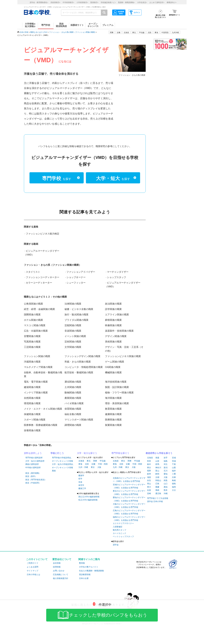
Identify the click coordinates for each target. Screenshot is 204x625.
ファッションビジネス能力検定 (42, 233)
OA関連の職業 (112, 367)
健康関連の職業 (113, 414)
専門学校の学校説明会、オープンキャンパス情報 (62, 459)
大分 (174, 490)
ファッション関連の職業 (37, 356)
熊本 (166, 490)
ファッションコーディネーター (42, 277)
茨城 (174, 461)
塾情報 (82, 563)
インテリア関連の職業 (36, 392)
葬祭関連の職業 (113, 320)
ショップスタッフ (116, 277)
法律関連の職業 (73, 303)
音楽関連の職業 (73, 330)
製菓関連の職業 (113, 425)
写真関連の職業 (32, 341)
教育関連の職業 (113, 408)
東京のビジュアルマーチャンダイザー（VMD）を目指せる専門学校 (129, 492)
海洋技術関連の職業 (116, 381)
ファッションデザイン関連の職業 (82, 356)
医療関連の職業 (113, 419)
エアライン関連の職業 (117, 314)
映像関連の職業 (113, 325)
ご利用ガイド (32, 563)
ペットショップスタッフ (123, 536)
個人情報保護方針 (60, 578)
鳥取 (166, 480)
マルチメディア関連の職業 (38, 367)
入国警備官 (117, 527)
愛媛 (157, 487)
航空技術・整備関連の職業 (79, 372)
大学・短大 (113, 178)
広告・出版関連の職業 (36, 330)
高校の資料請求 (32, 464)
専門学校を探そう (120, 453)
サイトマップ (32, 571)
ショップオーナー (76, 277)
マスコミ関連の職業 (34, 325)
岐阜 (149, 474)
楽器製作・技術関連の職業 (119, 330)
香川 (149, 487)
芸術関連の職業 (73, 341)
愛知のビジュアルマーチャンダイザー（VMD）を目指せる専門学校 (129, 499)
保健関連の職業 (32, 414)
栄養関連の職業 (32, 430)
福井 (174, 471)
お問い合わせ (58, 571)
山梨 (174, 467)
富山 (157, 471)
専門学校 (56, 178)
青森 (157, 458)
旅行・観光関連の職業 (76, 314)
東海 (80, 464)
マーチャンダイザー (117, 271)
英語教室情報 (85, 574)
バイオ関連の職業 (74, 403)
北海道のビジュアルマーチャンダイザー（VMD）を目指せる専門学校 (129, 479)
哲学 (80, 479)
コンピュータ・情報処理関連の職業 (84, 367)
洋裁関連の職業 (32, 361)
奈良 (149, 480)
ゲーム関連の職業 (114, 361)
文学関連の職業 (73, 347)
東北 (89, 461)
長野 (149, 471)
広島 (157, 484)
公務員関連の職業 (33, 303)
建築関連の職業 (32, 387)
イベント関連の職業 (75, 336)
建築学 (81, 475)
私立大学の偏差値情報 (88, 500)
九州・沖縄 (83, 467)
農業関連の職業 (73, 398)
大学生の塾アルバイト (88, 567)
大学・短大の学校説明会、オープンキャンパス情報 (63, 466)
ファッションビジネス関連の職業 (123, 356)
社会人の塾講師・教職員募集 (91, 571)
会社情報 (57, 563)
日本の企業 (84, 578)
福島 (166, 461)
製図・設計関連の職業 (117, 387)
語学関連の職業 (113, 309)
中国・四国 (103, 464)
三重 (174, 474)
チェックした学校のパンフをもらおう (108, 615)
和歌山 (158, 480)
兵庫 (174, 477)
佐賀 (149, 490)
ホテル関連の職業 (33, 320)
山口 (166, 484)
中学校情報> (68, 2)
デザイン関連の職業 (116, 336)
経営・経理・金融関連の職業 (39, 309)
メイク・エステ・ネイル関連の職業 (43, 408)
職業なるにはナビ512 (38, 32)
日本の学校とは (33, 574)
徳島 (174, 484)
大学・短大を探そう (87, 453)
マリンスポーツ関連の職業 (79, 419)
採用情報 (57, 567)
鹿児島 (158, 493)
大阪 (99, 467)
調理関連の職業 (73, 425)
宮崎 (149, 493)
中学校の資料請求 (33, 467)
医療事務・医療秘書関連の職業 (40, 425)
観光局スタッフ (119, 530)
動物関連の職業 (73, 392)
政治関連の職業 (113, 303)
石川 (166, 471)
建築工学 (82, 488)
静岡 (157, 474)
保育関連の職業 (73, 408)
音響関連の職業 (32, 336)
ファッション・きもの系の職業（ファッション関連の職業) (72, 32)
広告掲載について (60, 574)
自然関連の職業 (32, 398)
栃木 (149, 464)
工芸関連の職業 (32, 347)
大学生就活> (142, 2)
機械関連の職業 (113, 372)
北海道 (126, 32)
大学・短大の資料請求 (34, 461)
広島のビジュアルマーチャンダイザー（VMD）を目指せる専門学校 (129, 512)
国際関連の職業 (32, 314)
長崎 (157, 490)
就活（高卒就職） (33, 473)
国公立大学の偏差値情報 (88, 497)
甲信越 (103, 461)
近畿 (93, 464)
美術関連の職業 (113, 341)
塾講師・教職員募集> (126, 2)
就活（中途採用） (33, 483)
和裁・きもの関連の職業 (78, 361)
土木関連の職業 (73, 387)
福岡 (174, 487)
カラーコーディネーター (39, 282)
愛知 (166, 474)
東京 (93, 467)
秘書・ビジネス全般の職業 (79, 309)
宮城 (174, 458)
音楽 (80, 482)
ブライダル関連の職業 (76, 320)
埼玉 (166, 464)
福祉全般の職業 (73, 414)
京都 (157, 477)
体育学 (81, 485)
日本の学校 (24, 32)
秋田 (149, 461)
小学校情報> (82, 2)
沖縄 (166, 493)
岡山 (149, 484)
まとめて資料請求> (156, 2)
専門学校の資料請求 (34, 458)
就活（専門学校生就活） (35, 480)
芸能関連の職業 (73, 325)
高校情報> (55, 2)
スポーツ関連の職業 (34, 419)
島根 (174, 480)
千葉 (174, 464)
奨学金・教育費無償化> (39, 2)
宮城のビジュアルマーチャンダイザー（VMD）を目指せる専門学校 (129, 486)
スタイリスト (33, 271)
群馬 (157, 464)
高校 (54, 471)
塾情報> (94, 2)
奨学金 (116, 545)
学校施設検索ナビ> (108, 2)
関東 (95, 461)
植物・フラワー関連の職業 (119, 392)
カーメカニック (119, 533)
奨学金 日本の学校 (155, 501)
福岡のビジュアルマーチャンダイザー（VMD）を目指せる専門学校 (129, 518)
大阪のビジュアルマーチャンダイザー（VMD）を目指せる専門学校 (129, 505)
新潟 (166, 467)
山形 (157, 461)
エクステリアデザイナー (123, 523)
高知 (166, 487)
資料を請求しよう (33, 453)
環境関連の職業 (32, 403)
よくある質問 (32, 567)
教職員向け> (171, 2)
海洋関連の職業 (113, 398)
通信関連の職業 (73, 381)
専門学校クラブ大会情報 (157, 498)
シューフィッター (76, 282)
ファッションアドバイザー (80, 271)
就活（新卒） (31, 476)
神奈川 (158, 467)
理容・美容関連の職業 (117, 403)
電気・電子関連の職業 (36, 381)
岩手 (166, 458)
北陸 (87, 464)
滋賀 (149, 477)
